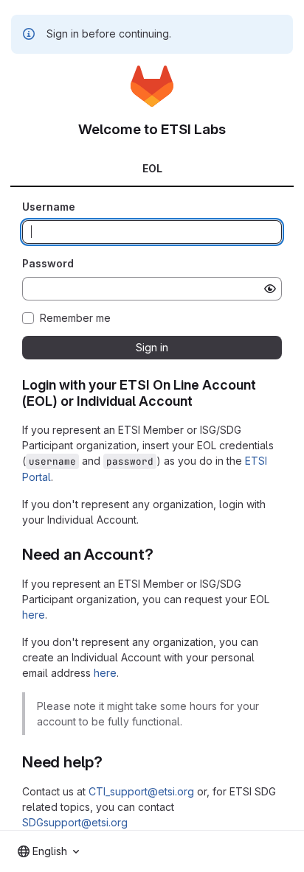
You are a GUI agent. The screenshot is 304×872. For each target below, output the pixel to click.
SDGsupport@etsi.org (75, 822)
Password (48, 263)
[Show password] (270, 288)
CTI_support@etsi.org (141, 791)
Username (48, 206)
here (33, 614)
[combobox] (48, 851)
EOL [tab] (152, 168)
